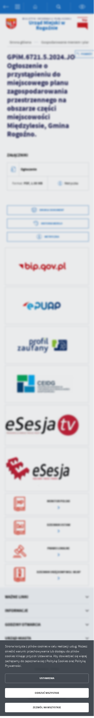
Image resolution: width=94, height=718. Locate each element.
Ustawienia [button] (47, 678)
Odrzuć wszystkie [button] (47, 693)
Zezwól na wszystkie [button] (47, 707)
